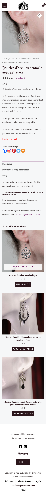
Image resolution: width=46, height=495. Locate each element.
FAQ (23, 489)
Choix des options (23, 413)
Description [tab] (7, 164)
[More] (23, 151)
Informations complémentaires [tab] (15, 169)
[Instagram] (9, 151)
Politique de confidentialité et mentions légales (23, 481)
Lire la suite (23, 284)
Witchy (28, 59)
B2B (21, 462)
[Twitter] (18, 151)
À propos (23, 453)
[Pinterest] (14, 151)
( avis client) (19, 78)
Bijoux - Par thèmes (17, 59)
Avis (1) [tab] (5, 175)
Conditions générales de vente (27, 214)
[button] (39, 15)
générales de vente (27, 485)
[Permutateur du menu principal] (4, 5)
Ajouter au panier (23, 349)
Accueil (5, 59)
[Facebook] (5, 151)
